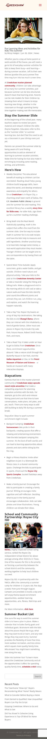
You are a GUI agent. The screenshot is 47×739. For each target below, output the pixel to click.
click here (28, 609)
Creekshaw (17, 194)
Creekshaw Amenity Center (28, 278)
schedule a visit (29, 666)
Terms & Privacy (23, 735)
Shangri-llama (26, 319)
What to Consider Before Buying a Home (22, 695)
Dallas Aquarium (14, 359)
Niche (7, 549)
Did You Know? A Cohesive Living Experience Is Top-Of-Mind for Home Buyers (21, 716)
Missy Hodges (13, 53)
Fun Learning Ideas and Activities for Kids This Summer (22, 49)
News (36, 53)
